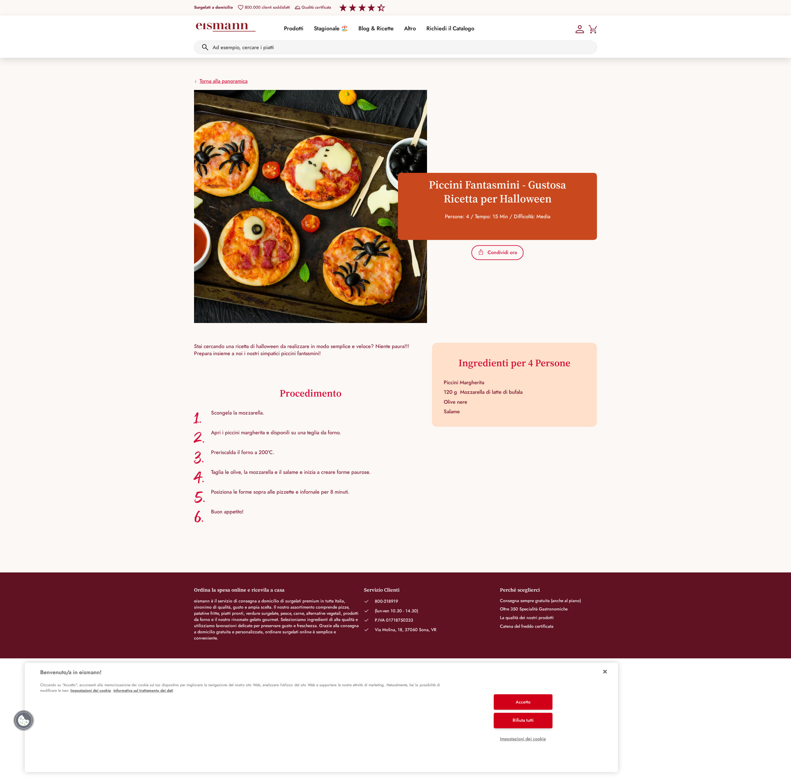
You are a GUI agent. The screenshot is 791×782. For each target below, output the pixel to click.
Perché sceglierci (520, 590)
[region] (321, 717)
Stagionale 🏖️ (331, 28)
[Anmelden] (580, 28)
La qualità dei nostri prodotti (527, 617)
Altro (410, 28)
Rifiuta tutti (523, 720)
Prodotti (293, 28)
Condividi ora (502, 252)
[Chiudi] (605, 671)
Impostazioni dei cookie (90, 690)
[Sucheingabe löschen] (589, 47)
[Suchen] (205, 47)
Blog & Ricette (376, 28)
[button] (24, 720)
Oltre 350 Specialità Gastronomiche (534, 609)
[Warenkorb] (593, 28)
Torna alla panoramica (223, 81)
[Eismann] (225, 29)
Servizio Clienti (382, 590)
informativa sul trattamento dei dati (143, 690)
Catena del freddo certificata (526, 626)
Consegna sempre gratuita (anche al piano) (540, 600)
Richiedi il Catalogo (450, 28)
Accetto (523, 702)
